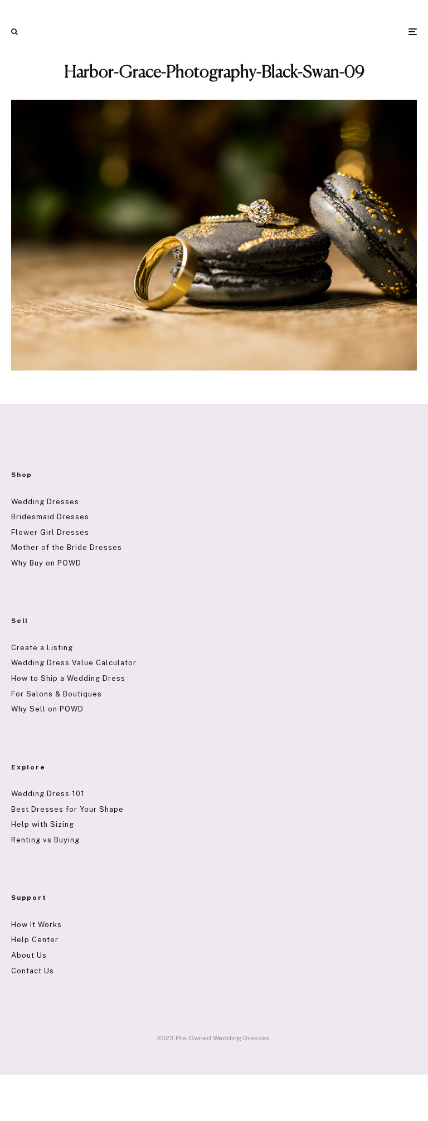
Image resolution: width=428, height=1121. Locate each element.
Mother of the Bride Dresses (66, 547)
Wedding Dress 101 (48, 793)
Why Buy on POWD (46, 563)
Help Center (35, 939)
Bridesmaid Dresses (50, 517)
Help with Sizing (42, 824)
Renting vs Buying (45, 840)
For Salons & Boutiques (56, 694)
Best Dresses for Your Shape (67, 809)
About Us (29, 955)
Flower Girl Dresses (50, 532)
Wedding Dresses (45, 502)
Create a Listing (42, 648)
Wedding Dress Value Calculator (74, 663)
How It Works (36, 924)
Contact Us (32, 971)
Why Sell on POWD (47, 709)
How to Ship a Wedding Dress (68, 678)
